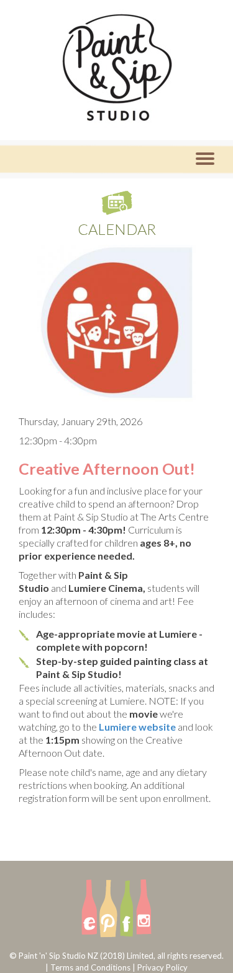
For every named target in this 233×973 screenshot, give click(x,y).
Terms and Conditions (90, 967)
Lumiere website (137, 727)
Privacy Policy (162, 967)
